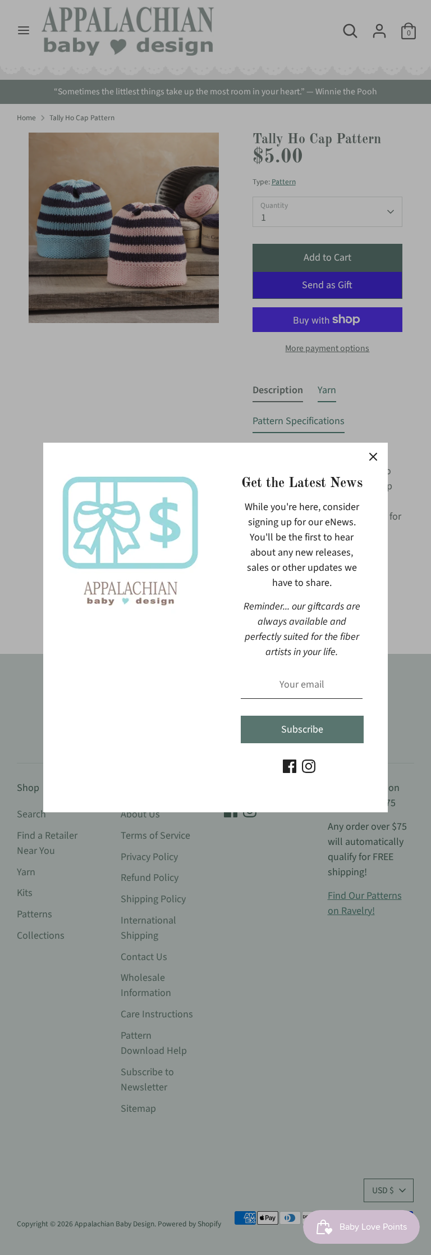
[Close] (373, 457)
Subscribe (302, 729)
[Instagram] (308, 766)
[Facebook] (289, 766)
